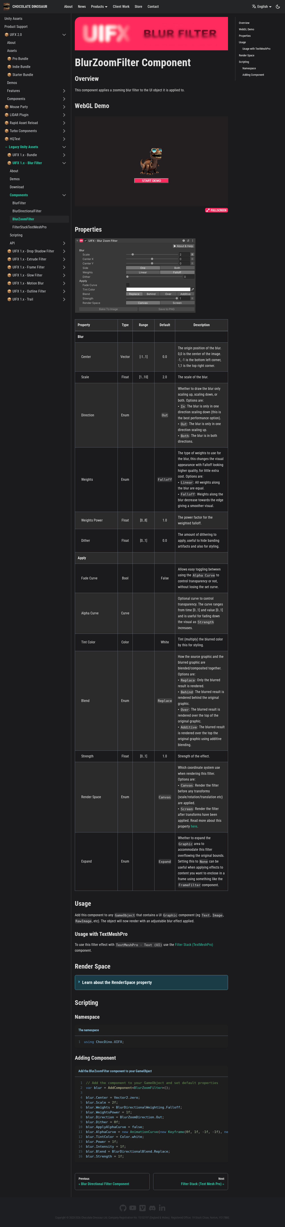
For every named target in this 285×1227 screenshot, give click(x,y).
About (68, 6)
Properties (245, 35)
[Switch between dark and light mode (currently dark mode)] (277, 6)
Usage (242, 42)
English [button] (262, 6)
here (194, 826)
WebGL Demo (246, 29)
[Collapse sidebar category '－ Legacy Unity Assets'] (64, 147)
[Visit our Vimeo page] (142, 1208)
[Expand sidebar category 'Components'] (64, 98)
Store (138, 6)
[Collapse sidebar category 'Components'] (64, 195)
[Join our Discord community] (152, 1208)
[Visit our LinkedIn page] (162, 1208)
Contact (153, 6)
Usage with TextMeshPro (256, 48)
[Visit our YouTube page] (132, 1208)
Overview (244, 23)
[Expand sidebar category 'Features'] (64, 90)
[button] (35, 34)
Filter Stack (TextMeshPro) (194, 945)
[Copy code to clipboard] (222, 1041)
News (82, 6)
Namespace (249, 68)
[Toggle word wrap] (214, 1041)
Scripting (244, 61)
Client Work (121, 6)
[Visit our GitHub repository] (122, 1208)
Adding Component (253, 74)
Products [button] (97, 6)
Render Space (246, 55)
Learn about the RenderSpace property (117, 982)
